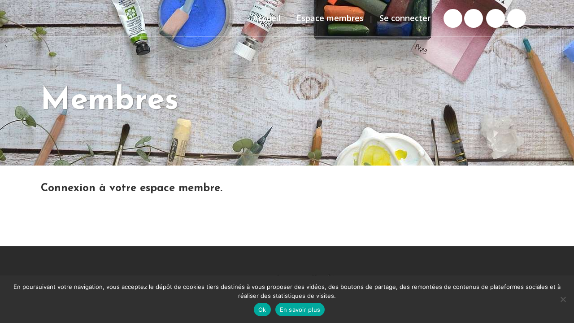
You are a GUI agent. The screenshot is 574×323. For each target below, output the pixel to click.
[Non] (562, 299)
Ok (262, 309)
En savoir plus (300, 309)
